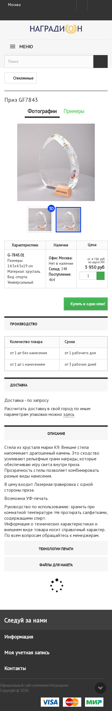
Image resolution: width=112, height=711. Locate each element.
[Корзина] (102, 4)
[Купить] (100, 276)
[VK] (92, 5)
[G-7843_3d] (40, 219)
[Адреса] (82, 5)
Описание (56, 433)
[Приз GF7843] (68, 219)
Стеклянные (23, 78)
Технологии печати (56, 548)
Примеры (73, 111)
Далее (85, 219)
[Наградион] (56, 31)
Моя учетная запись (26, 652)
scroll (100, 688)
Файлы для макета (56, 564)
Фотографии (42, 111)
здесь (68, 414)
